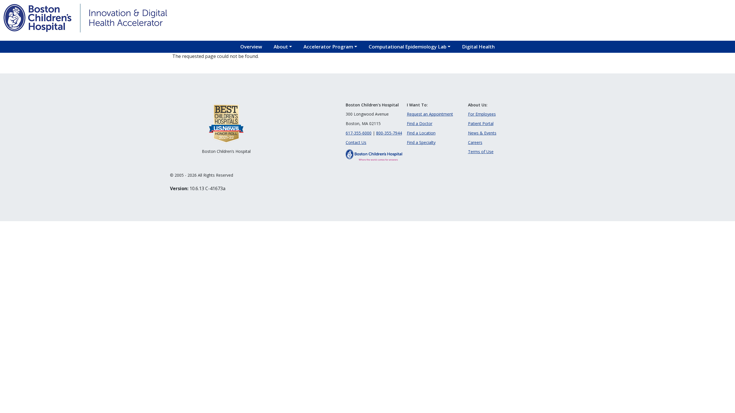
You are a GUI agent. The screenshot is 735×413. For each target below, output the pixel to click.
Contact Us (356, 142)
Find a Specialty (421, 142)
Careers (475, 142)
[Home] (37, 18)
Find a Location (421, 133)
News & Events (482, 133)
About (281, 46)
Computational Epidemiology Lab (407, 46)
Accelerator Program (328, 46)
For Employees (482, 114)
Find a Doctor (419, 123)
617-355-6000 (359, 133)
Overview (251, 46)
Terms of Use (481, 151)
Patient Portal (481, 123)
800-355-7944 (389, 133)
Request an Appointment (430, 114)
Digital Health (478, 46)
